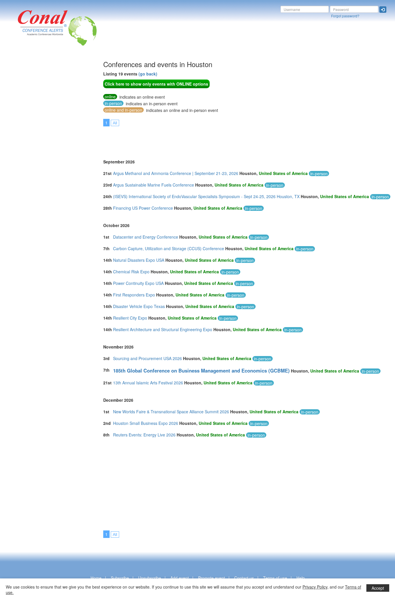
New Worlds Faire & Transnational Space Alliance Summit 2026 (171, 411)
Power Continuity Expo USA (138, 283)
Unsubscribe (149, 578)
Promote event (211, 578)
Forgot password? (345, 15)
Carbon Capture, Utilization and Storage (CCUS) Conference (168, 248)
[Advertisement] (27, 147)
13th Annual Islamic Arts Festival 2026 (148, 383)
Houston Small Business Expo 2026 (145, 423)
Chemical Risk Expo (131, 271)
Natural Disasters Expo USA (138, 260)
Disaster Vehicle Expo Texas (139, 306)
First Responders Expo (134, 295)
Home (96, 578)
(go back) (148, 74)
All (115, 123)
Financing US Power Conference (143, 208)
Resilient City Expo (130, 318)
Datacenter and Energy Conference (145, 237)
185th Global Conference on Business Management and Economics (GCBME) (201, 370)
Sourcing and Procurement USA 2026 (147, 358)
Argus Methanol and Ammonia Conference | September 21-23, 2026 (175, 173)
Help (300, 578)
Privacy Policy (314, 587)
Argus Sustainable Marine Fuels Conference (153, 185)
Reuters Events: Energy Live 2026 (144, 435)
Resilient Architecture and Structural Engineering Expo (162, 329)
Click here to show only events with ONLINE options (156, 84)
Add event (179, 578)
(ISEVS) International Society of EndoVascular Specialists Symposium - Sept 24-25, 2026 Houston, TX (206, 196)
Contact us (244, 578)
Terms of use (275, 578)
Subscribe (120, 578)
